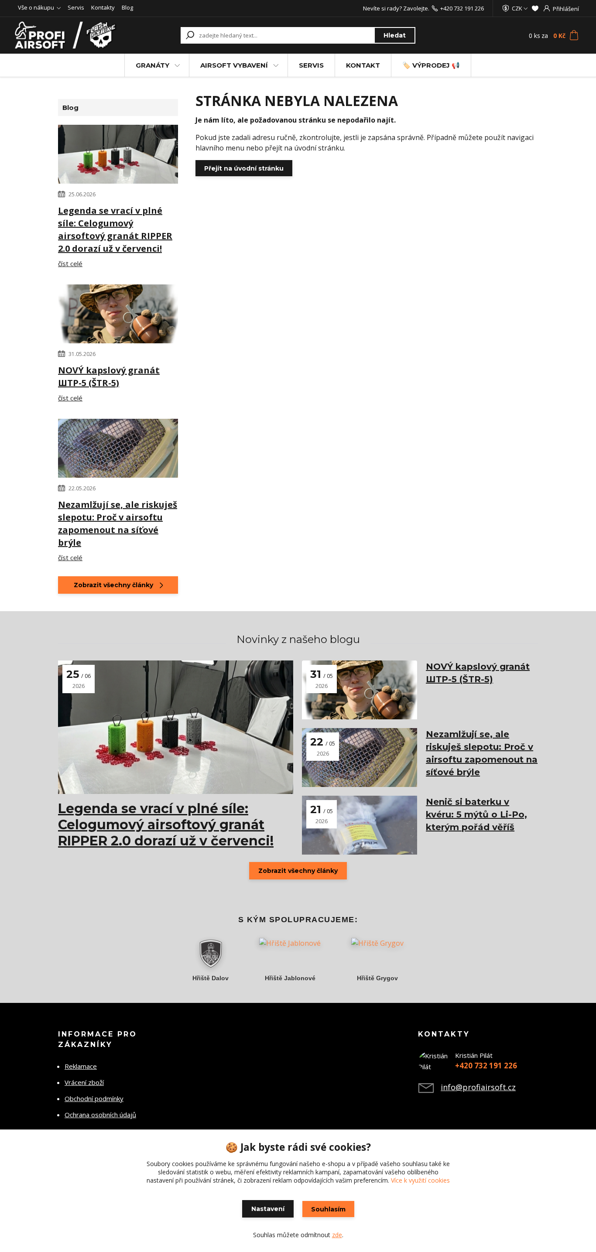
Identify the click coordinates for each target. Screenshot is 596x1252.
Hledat (395, 35)
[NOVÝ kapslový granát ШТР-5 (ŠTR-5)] (118, 315)
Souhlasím (328, 1209)
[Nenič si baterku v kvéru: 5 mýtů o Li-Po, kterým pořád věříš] (359, 825)
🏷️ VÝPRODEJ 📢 (431, 65)
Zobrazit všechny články (113, 585)
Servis (76, 7)
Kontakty (103, 7)
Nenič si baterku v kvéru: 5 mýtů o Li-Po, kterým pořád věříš (476, 814)
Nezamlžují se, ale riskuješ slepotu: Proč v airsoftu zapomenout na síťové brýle (117, 523)
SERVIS (311, 65)
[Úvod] (67, 35)
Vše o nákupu (36, 7)
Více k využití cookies (420, 1180)
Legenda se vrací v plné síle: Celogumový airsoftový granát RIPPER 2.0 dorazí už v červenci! (115, 229)
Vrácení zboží (84, 1082)
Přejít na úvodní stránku (244, 168)
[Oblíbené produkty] (535, 8)
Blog (127, 7)
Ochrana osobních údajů (100, 1114)
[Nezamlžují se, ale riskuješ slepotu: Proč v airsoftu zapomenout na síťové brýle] (118, 450)
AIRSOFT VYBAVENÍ (234, 65)
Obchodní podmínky (94, 1098)
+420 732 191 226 (462, 8)
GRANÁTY (152, 65)
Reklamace (81, 1066)
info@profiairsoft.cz (478, 1087)
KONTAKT (363, 65)
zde (337, 1235)
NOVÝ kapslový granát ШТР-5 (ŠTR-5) (109, 376)
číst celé (70, 263)
